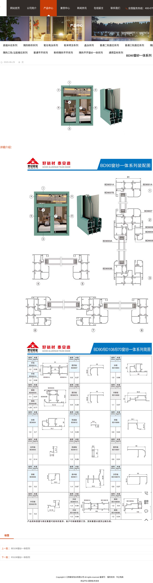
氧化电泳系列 (51, 45)
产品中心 (48, 8)
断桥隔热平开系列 (63, 52)
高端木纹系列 (10, 45)
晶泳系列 (89, 45)
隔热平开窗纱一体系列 (91, 52)
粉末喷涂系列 (71, 45)
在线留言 (98, 8)
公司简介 (31, 8)
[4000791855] (146, 493)
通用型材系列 (116, 52)
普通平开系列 (40, 52)
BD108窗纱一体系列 (20, 548)
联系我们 (115, 8)
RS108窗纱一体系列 (20, 557)
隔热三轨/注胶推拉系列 (15, 52)
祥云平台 (84, 581)
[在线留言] (146, 511)
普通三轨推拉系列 (134, 45)
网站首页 (15, 8)
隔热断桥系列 (30, 45)
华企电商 (119, 577)
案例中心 (65, 8)
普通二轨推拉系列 (109, 45)
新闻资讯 (82, 8)
